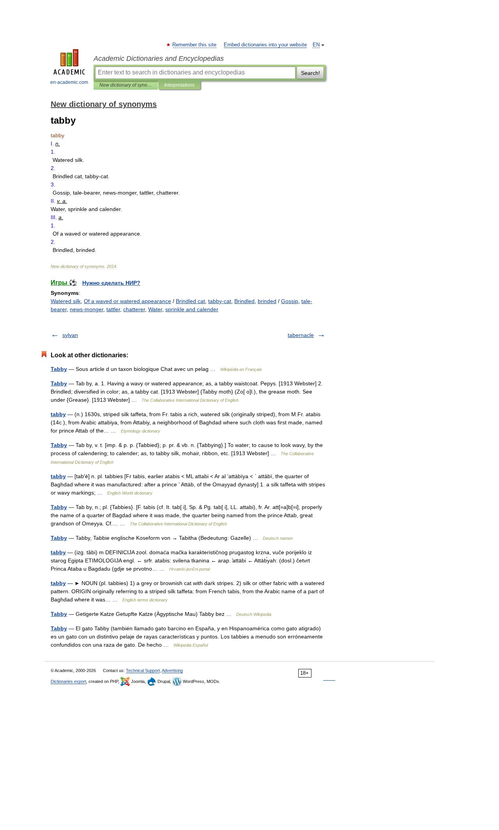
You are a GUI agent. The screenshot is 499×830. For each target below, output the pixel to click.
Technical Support (143, 670)
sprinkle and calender (191, 309)
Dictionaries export (68, 681)
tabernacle (301, 335)
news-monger (86, 309)
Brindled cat (190, 301)
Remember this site (194, 45)
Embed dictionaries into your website (265, 45)
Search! (310, 73)
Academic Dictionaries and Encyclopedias (159, 58)
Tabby (59, 369)
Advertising (172, 670)
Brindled (244, 301)
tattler (113, 309)
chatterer (134, 309)
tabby (58, 414)
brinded (267, 301)
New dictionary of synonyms (125, 85)
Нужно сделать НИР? (111, 283)
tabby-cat (219, 301)
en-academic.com (69, 82)
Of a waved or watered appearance (127, 301)
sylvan (70, 335)
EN (316, 45)
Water (155, 309)
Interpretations (179, 85)
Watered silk (66, 301)
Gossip (289, 301)
